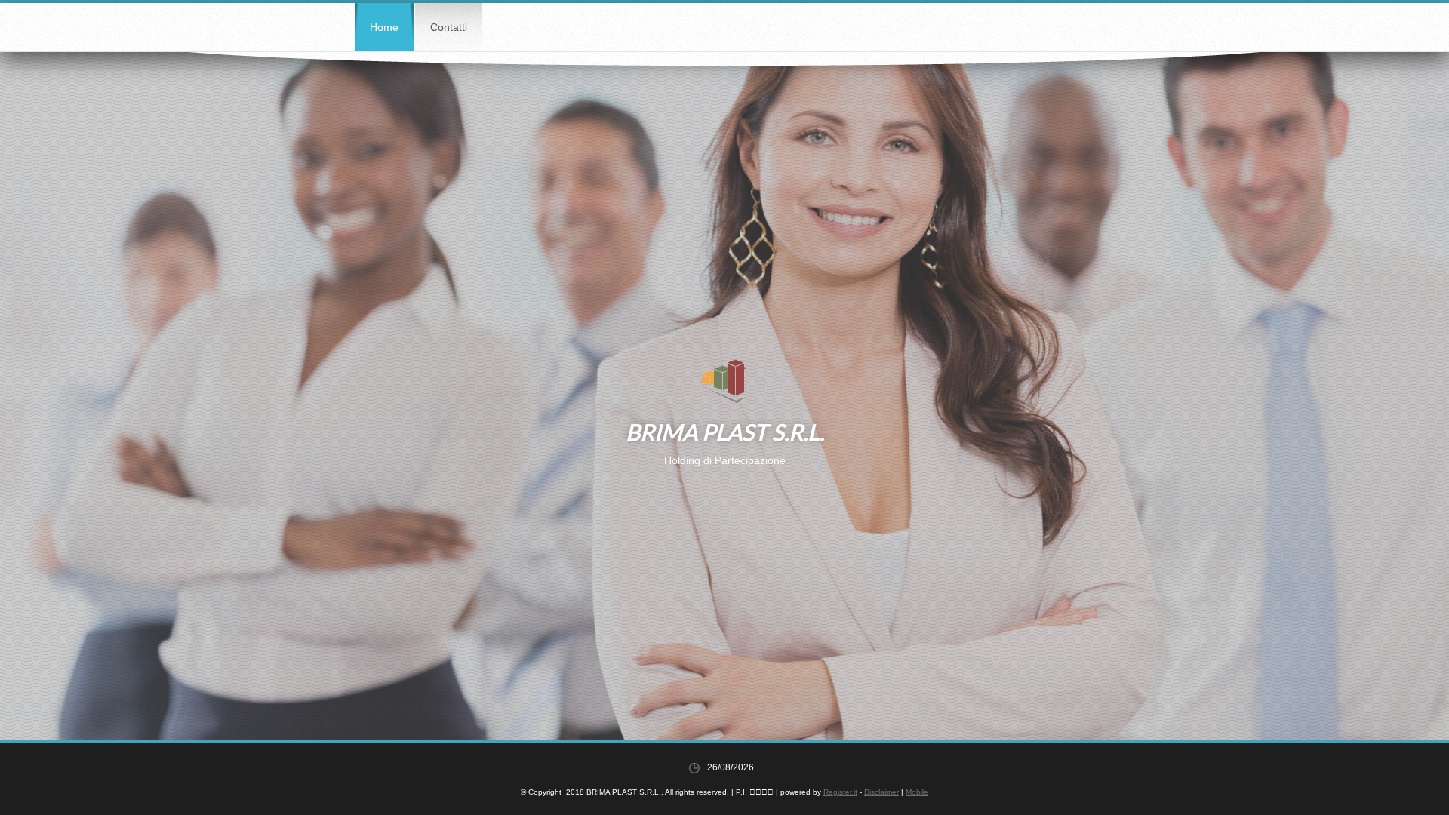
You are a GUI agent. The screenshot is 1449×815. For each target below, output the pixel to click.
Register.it (840, 792)
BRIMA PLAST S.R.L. (725, 431)
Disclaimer (881, 792)
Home (384, 27)
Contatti (448, 27)
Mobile (917, 792)
